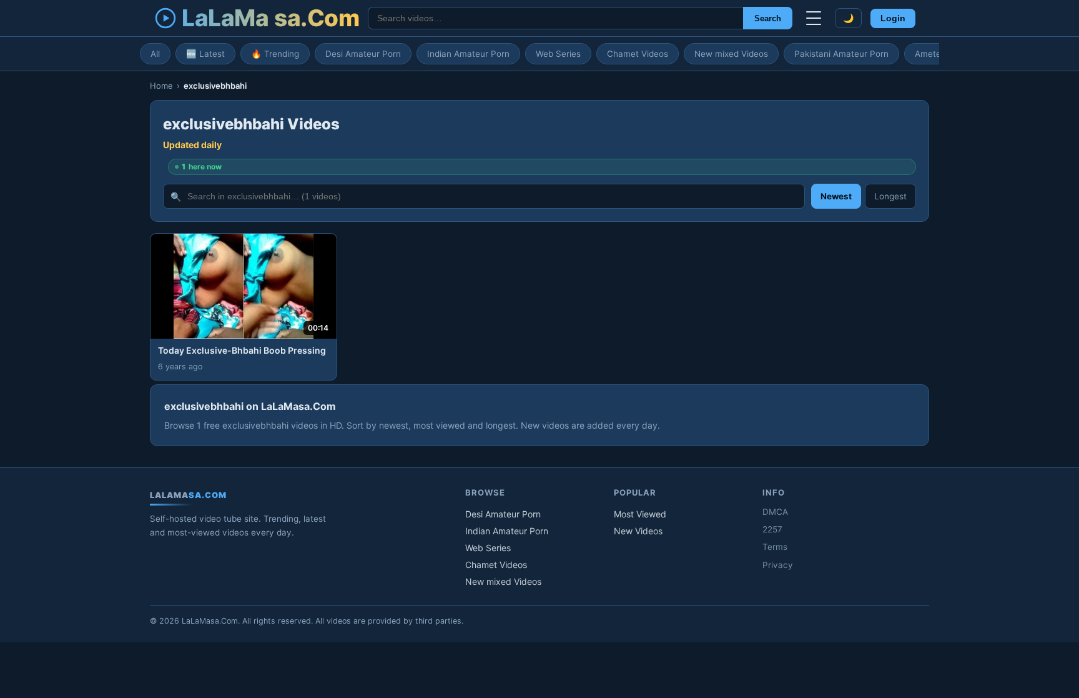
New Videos (638, 531)
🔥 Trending (275, 54)
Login (892, 18)
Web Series (558, 54)
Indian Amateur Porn (468, 54)
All (155, 54)
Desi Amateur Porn (363, 54)
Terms (774, 547)
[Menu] (813, 18)
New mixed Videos (731, 54)
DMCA (775, 512)
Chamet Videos (637, 54)
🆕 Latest (205, 54)
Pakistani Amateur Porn (841, 54)
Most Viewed (640, 514)
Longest (890, 196)
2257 (772, 529)
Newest (836, 196)
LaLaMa (270, 18)
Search (767, 18)
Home (161, 86)
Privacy (777, 565)
